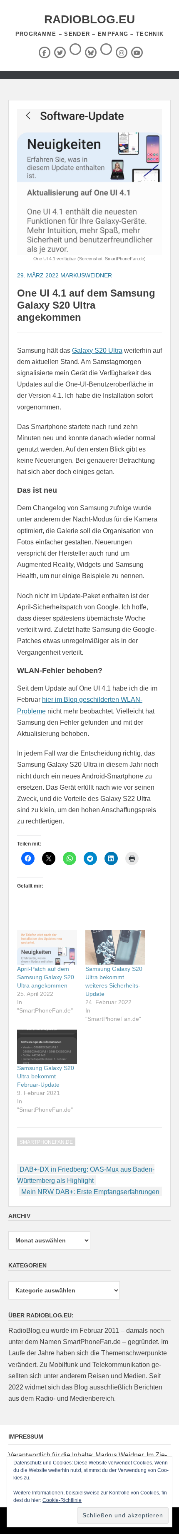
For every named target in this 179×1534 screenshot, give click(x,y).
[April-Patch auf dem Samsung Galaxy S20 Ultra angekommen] (47, 947)
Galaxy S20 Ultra (97, 350)
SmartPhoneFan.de (46, 1142)
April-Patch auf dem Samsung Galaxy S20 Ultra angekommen (45, 977)
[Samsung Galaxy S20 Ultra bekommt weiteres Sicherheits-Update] (115, 947)
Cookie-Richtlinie (62, 1500)
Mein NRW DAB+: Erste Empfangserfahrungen (90, 1191)
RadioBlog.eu (89, 19)
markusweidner (86, 275)
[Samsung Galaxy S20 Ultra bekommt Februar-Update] (47, 1047)
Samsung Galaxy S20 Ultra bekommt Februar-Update (45, 1076)
